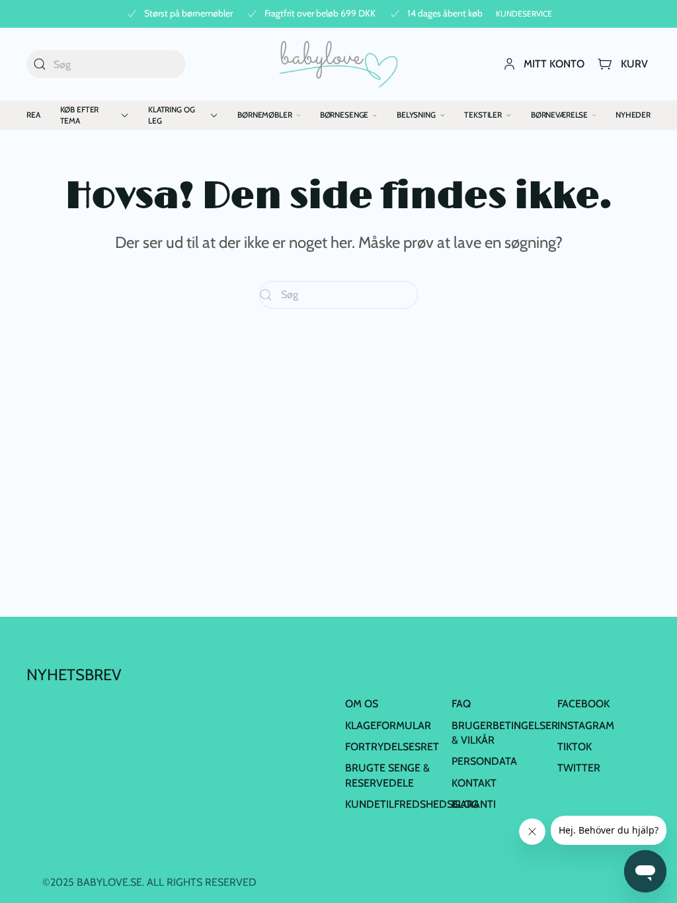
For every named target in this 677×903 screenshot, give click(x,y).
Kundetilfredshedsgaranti (420, 804)
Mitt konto (554, 64)
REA (33, 115)
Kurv (634, 64)
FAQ (461, 703)
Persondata (484, 761)
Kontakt (474, 783)
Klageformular (388, 725)
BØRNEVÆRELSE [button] (559, 115)
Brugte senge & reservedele (387, 775)
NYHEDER (633, 115)
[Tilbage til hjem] (339, 64)
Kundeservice (524, 14)
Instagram (585, 725)
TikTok (574, 746)
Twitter (578, 768)
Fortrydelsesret (392, 746)
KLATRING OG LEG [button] (171, 115)
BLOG (465, 804)
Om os (361, 703)
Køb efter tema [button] (79, 115)
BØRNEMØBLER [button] (264, 115)
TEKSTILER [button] (483, 115)
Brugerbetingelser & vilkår (505, 732)
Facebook (583, 703)
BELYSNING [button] (416, 115)
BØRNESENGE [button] (344, 115)
